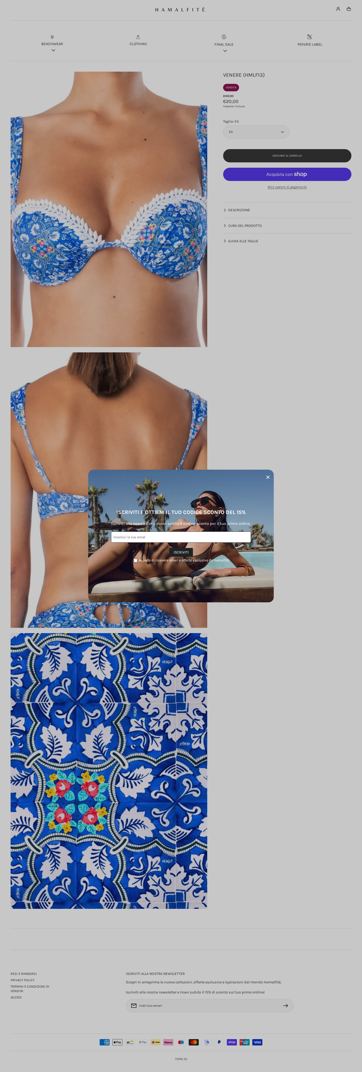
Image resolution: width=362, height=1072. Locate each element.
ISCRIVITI (181, 552)
